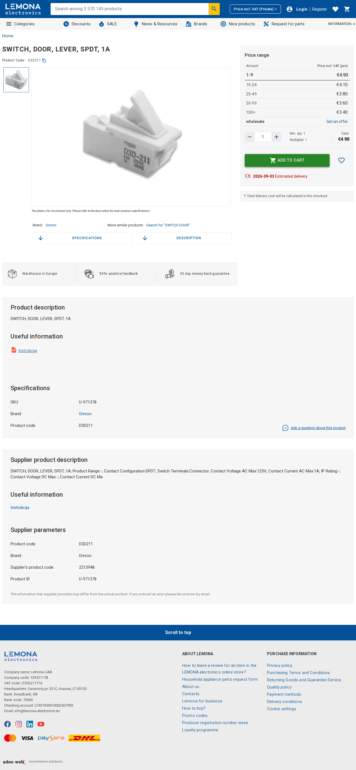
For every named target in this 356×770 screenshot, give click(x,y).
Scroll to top (178, 632)
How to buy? (194, 708)
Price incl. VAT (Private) (253, 9)
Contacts (190, 693)
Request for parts (288, 23)
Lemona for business (202, 701)
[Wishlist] (335, 9)
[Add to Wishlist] (341, 160)
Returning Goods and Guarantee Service (304, 679)
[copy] (44, 60)
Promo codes (195, 715)
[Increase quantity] (250, 137)
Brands (200, 23)
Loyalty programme (200, 729)
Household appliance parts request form (220, 679)
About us (190, 686)
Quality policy (279, 687)
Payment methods (284, 694)
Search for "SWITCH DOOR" (168, 225)
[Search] (214, 9)
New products (242, 23)
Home (7, 35)
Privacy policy (279, 665)
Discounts (81, 23)
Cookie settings (281, 708)
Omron (51, 225)
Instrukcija (28, 350)
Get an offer (337, 121)
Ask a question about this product (318, 428)
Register (319, 9)
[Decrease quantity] (276, 137)
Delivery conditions (284, 701)
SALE (112, 23)
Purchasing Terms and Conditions (298, 672)
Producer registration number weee (215, 722)
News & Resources (159, 23)
